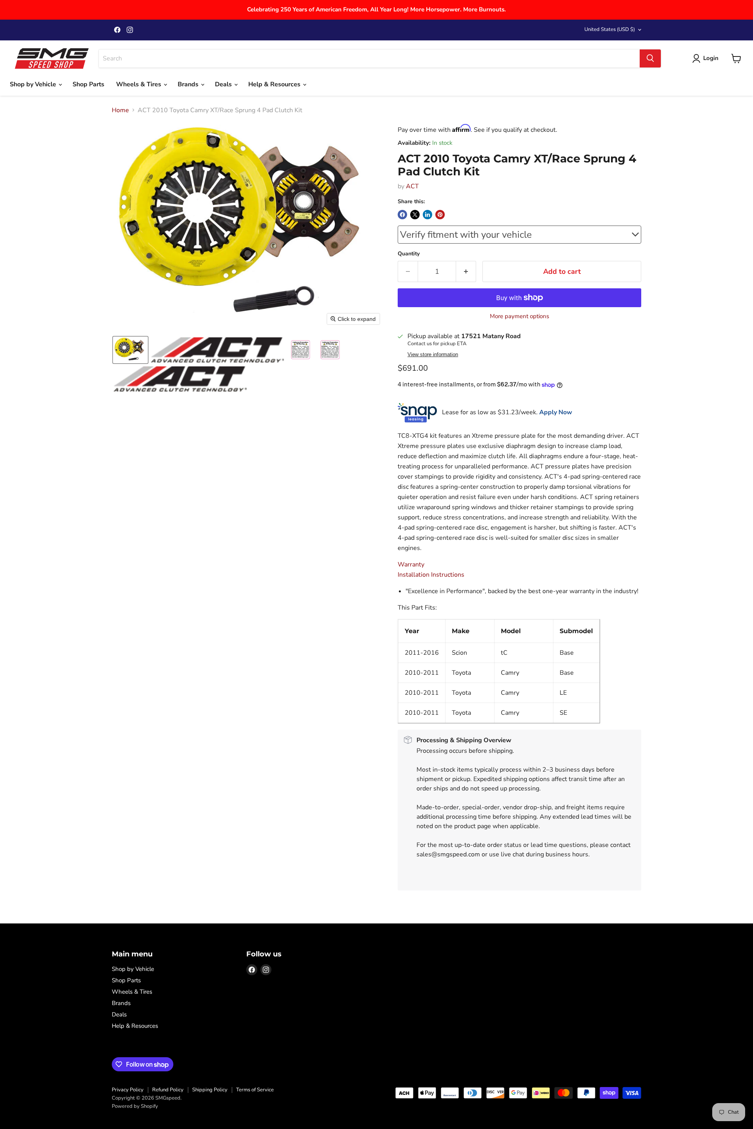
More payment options (519, 316)
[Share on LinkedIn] (427, 214)
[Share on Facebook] (402, 214)
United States (609, 29)
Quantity (409, 254)
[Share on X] (415, 214)
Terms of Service (255, 1089)
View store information (432, 354)
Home (120, 110)
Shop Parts (88, 84)
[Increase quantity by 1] (466, 271)
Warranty (411, 564)
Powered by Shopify (135, 1106)
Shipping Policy (209, 1089)
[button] (130, 350)
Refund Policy (168, 1089)
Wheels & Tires (139, 84)
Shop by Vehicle (34, 84)
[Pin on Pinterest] (440, 214)
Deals (224, 84)
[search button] (650, 58)
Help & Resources (275, 84)
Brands (189, 84)
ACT (412, 186)
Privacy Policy (128, 1089)
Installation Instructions (431, 574)
